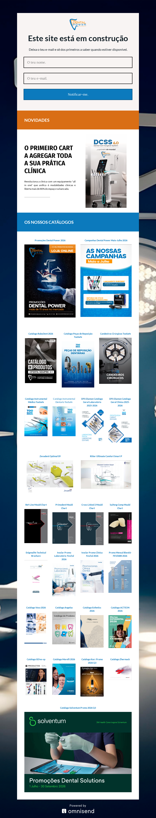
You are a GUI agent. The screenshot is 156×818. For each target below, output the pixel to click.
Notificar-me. (78, 94)
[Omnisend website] (78, 809)
